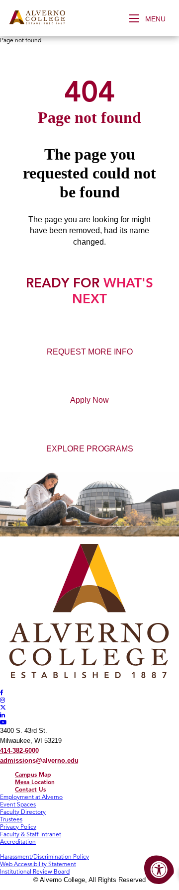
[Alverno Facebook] (1, 692)
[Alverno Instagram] (2, 700)
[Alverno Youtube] (3, 722)
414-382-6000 (19, 750)
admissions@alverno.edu (39, 760)
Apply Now (89, 400)
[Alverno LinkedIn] (2, 714)
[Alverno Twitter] (3, 707)
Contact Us (30, 789)
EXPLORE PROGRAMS (89, 449)
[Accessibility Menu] (159, 870)
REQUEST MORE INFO (90, 352)
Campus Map (33, 774)
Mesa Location (35, 782)
